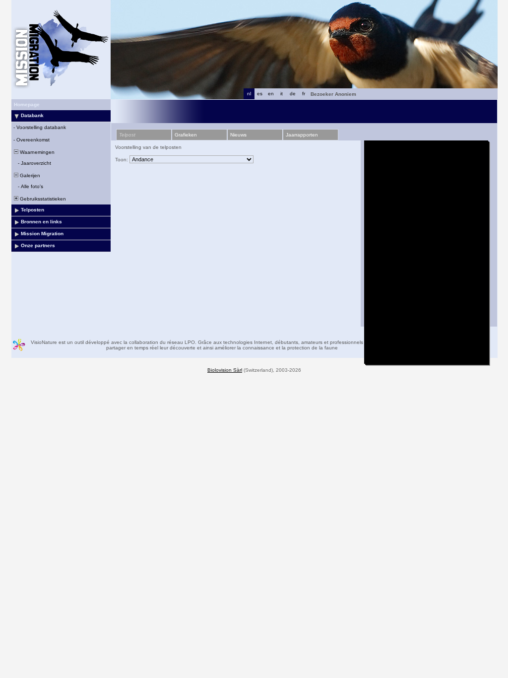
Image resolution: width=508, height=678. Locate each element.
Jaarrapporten (302, 134)
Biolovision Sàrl (224, 370)
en (271, 93)
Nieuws (238, 134)
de (293, 93)
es (259, 93)
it (281, 93)
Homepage (27, 104)
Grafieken (186, 134)
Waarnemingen (36, 152)
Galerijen (29, 175)
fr (303, 93)
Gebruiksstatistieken (42, 199)
